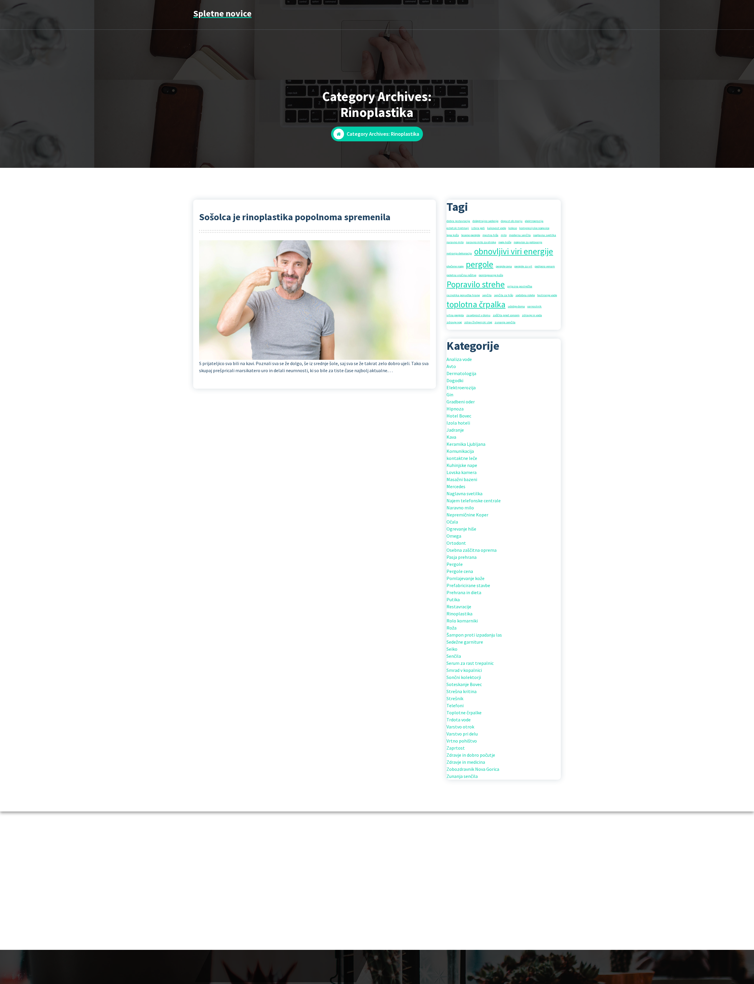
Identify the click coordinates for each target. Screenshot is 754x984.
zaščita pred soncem (506, 315)
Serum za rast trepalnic (470, 663)
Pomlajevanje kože (466, 578)
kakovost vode (496, 228)
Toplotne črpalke (464, 712)
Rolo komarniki (462, 621)
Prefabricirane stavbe (468, 585)
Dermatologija (461, 373)
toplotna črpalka (476, 304)
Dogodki (455, 380)
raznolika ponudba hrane (463, 295)
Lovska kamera (462, 472)
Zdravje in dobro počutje (471, 755)
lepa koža (453, 235)
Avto (451, 366)
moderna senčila (520, 235)
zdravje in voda (532, 315)
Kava (451, 437)
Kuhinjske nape (462, 465)
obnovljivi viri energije (513, 251)
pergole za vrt (523, 266)
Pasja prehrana (462, 557)
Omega (454, 536)
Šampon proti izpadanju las (474, 635)
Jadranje (455, 430)
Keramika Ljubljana (466, 444)
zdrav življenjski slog (478, 322)
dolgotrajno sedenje (485, 221)
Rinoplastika (459, 614)
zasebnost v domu (478, 315)
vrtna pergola (455, 315)
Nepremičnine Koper (467, 515)
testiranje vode (547, 295)
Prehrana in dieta (464, 592)
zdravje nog (454, 322)
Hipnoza (455, 409)
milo (504, 235)
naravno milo (455, 242)
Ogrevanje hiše (461, 529)
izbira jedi (478, 228)
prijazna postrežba (519, 286)
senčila (487, 295)
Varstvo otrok (460, 727)
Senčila (454, 656)
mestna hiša (490, 235)
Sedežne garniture (465, 642)
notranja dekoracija (459, 253)
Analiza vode (459, 359)
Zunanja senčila (462, 776)
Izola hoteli (458, 423)
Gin (450, 394)
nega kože (504, 242)
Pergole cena (460, 571)
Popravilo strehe (476, 284)
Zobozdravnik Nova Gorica (473, 769)
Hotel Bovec (459, 416)
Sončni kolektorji (464, 677)
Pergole (455, 564)
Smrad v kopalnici (464, 670)
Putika (453, 599)
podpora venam (545, 266)
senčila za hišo (503, 295)
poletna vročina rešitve (461, 275)
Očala (452, 522)
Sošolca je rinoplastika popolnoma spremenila (295, 217)
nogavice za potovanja (528, 242)
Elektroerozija (461, 387)
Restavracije (459, 606)
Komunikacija (460, 451)
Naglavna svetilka (464, 493)
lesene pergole (470, 235)
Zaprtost (456, 748)
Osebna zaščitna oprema (472, 550)
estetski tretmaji (458, 228)
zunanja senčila (505, 322)
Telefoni (455, 705)
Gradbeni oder (461, 402)
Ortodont (456, 543)
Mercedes (456, 486)
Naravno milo (460, 508)
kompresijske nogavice (534, 228)
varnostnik (534, 306)
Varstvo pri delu (462, 734)
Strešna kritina (462, 691)
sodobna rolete (525, 295)
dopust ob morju (511, 221)
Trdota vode (459, 720)
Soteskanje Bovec (464, 684)
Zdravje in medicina (466, 762)
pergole (479, 264)
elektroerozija (534, 221)
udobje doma (516, 306)
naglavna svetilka (544, 235)
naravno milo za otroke (481, 242)
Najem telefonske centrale (474, 500)
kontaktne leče (462, 458)
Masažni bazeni (462, 479)
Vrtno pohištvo (462, 741)
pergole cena (504, 266)
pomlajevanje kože (491, 275)
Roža (452, 628)
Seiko (452, 649)
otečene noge (455, 266)
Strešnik (455, 698)
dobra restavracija (458, 221)
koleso (512, 228)
